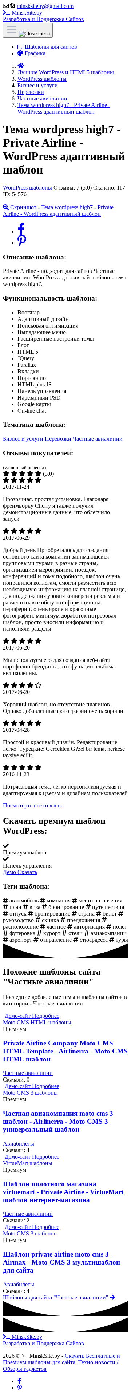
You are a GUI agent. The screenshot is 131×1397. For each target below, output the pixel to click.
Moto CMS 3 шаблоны (30, 1093)
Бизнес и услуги (24, 439)
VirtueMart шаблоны (27, 1163)
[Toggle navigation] (28, 30)
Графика (34, 53)
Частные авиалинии (98, 439)
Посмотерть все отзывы (32, 805)
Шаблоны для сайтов (50, 47)
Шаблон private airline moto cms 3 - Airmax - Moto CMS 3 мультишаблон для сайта (61, 1262)
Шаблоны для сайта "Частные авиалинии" (56, 1297)
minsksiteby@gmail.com (45, 6)
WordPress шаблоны (28, 187)
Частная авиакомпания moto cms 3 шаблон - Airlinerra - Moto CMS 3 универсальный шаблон (58, 1121)
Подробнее (45, 1016)
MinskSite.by (43, 15)
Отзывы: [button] (73, 187)
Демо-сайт (18, 1016)
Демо (10, 872)
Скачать (27, 872)
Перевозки (59, 439)
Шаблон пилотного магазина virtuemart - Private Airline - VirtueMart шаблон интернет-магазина (63, 1192)
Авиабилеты (18, 1143)
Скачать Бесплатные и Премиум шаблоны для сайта (61, 1359)
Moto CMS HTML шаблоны (37, 1022)
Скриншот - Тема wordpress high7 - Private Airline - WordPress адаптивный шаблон (58, 210)
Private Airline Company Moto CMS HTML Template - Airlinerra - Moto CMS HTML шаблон (65, 1051)
